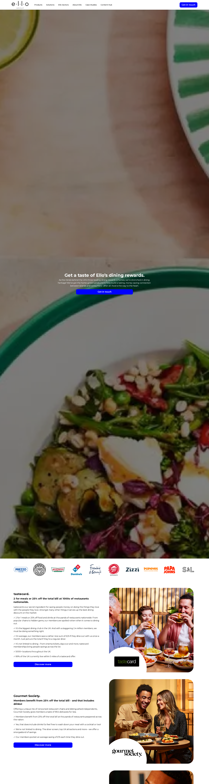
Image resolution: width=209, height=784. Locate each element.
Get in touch (188, 5)
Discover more (43, 664)
